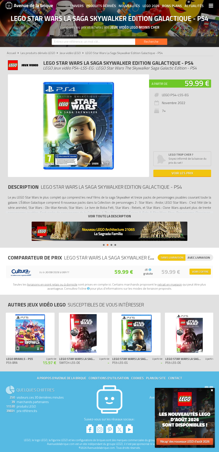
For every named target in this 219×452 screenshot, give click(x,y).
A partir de (159, 83)
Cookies (137, 378)
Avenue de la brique (29, 5)
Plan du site (156, 378)
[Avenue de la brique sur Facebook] (90, 427)
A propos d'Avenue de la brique (61, 378)
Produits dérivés (101, 5)
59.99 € (197, 83)
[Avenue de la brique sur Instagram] (99, 427)
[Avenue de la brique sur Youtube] (129, 427)
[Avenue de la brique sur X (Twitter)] (119, 427)
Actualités (194, 5)
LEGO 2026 (151, 5)
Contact (175, 378)
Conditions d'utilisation (109, 378)
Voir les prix (182, 173)
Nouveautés (129, 5)
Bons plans (172, 5)
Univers (77, 5)
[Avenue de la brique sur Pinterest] (109, 427)
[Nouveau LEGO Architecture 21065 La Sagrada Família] (109, 232)
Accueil (11, 53)
